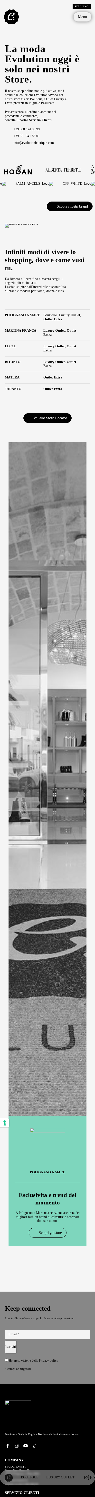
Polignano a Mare (47, 1172)
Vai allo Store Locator (50, 418)
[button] (4, 855)
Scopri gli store (50, 1233)
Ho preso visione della (33, 1360)
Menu (82, 17)
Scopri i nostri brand (72, 206)
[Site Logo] (11, 16)
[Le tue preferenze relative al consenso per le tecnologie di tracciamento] (4, 1122)
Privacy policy (48, 1360)
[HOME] (8, 1477)
